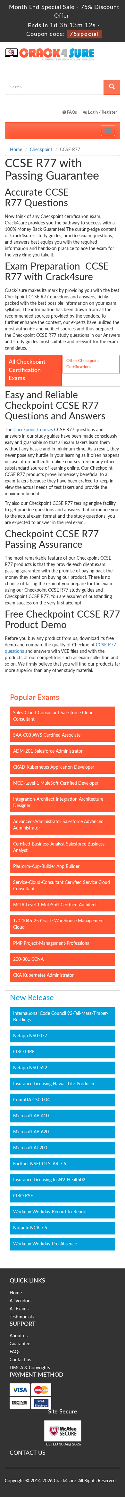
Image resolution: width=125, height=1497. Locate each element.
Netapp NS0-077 (30, 1036)
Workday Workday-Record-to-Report (50, 1212)
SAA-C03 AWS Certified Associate (46, 735)
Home (16, 150)
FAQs (71, 112)
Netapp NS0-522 (30, 1068)
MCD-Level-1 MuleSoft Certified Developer (55, 783)
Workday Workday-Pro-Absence (45, 1244)
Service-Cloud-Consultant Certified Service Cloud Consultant (61, 885)
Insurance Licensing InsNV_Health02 (49, 1180)
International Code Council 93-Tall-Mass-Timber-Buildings (60, 1016)
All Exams (19, 1309)
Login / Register (102, 112)
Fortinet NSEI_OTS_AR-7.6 (39, 1164)
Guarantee (20, 1344)
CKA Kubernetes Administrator (43, 975)
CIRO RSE (23, 1196)
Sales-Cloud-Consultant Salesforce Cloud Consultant (53, 716)
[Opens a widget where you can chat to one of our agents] (81, 1460)
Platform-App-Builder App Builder (46, 866)
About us (19, 1336)
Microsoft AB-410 (31, 1116)
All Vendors (20, 1301)
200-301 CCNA (28, 959)
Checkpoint (41, 150)
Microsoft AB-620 (31, 1132)
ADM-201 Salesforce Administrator (48, 751)
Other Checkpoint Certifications (82, 364)
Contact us (20, 1360)
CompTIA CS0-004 (31, 1100)
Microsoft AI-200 (30, 1148)
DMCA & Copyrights (30, 1368)
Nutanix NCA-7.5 (30, 1228)
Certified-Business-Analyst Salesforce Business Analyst (58, 847)
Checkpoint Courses (33, 430)
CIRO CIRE (24, 1052)
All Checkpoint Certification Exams (27, 370)
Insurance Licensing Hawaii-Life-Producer (54, 1084)
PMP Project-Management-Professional (51, 943)
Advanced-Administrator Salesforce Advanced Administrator (58, 825)
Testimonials (22, 1317)
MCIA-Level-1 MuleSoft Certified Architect (55, 905)
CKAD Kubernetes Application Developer (53, 767)
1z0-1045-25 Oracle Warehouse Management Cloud (58, 924)
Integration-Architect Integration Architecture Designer (58, 802)
